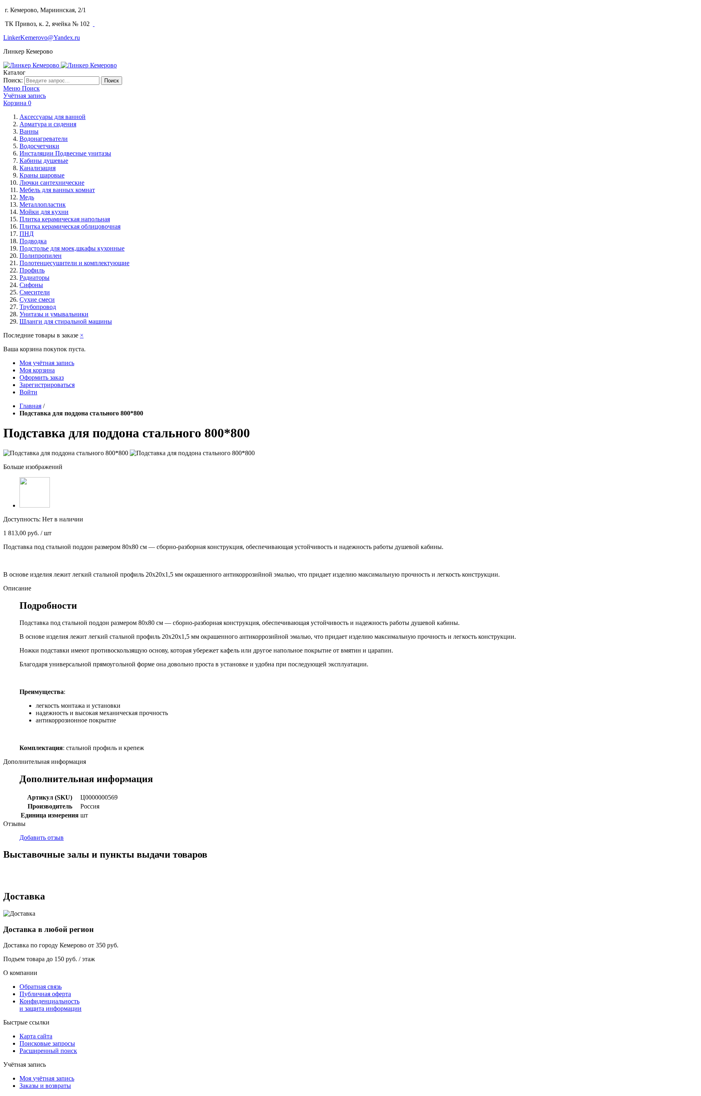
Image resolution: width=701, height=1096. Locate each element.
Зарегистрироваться (47, 384)
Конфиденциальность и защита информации (50, 1005)
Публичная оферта (45, 993)
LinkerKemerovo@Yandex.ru (41, 37)
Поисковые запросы (47, 1043)
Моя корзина (37, 370)
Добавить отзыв (41, 837)
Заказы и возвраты (45, 1085)
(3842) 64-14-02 (111, 9)
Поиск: (13, 80)
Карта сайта (35, 1036)
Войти (28, 392)
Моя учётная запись (46, 362)
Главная (30, 405)
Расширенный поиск (48, 1050)
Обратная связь (40, 986)
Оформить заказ (41, 377)
